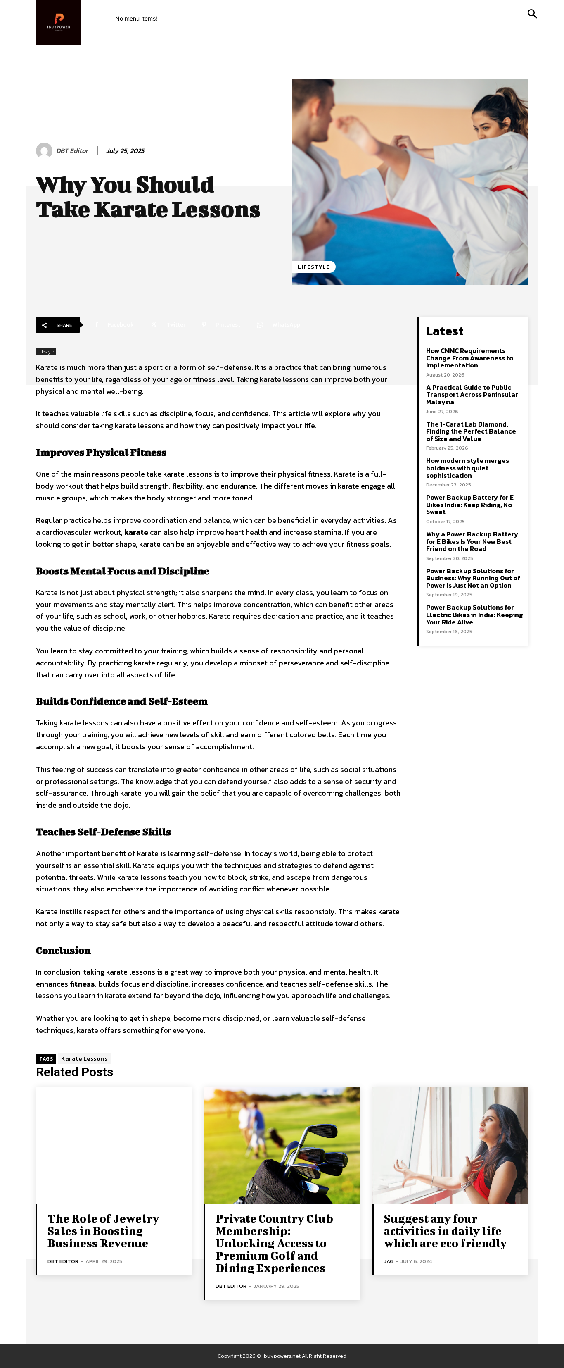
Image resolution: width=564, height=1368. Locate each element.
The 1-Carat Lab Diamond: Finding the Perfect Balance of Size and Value (471, 431)
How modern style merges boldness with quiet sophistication (467, 467)
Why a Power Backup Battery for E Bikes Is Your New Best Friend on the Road (472, 541)
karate (136, 532)
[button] (532, 14)
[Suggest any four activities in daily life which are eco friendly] (450, 1145)
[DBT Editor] (45, 151)
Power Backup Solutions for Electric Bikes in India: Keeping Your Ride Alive (474, 614)
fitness (82, 983)
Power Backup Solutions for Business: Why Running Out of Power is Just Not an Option (473, 578)
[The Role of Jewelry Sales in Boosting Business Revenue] (114, 1145)
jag (388, 1261)
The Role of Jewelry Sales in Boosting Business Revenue (103, 1230)
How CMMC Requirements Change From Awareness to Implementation (469, 358)
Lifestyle (314, 267)
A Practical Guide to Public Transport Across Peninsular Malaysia (472, 394)
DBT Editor (72, 151)
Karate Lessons (84, 1058)
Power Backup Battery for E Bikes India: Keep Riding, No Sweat (470, 504)
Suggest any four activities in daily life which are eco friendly (445, 1230)
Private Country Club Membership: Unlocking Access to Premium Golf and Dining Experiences (274, 1243)
